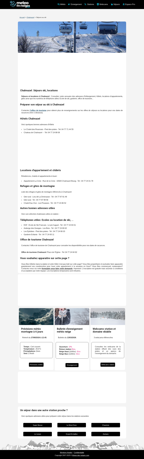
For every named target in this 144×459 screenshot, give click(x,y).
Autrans (106, 434)
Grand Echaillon (72, 434)
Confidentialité (79, 452)
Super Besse (37, 425)
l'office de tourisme (38, 110)
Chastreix (105, 425)
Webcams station (107, 365)
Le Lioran (37, 434)
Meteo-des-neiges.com (80, 455)
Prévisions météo (36, 365)
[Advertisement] (72, 71)
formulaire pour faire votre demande (57, 269)
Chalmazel (30, 17)
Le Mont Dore (72, 425)
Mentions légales (66, 452)
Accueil (22, 17)
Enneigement (72, 365)
